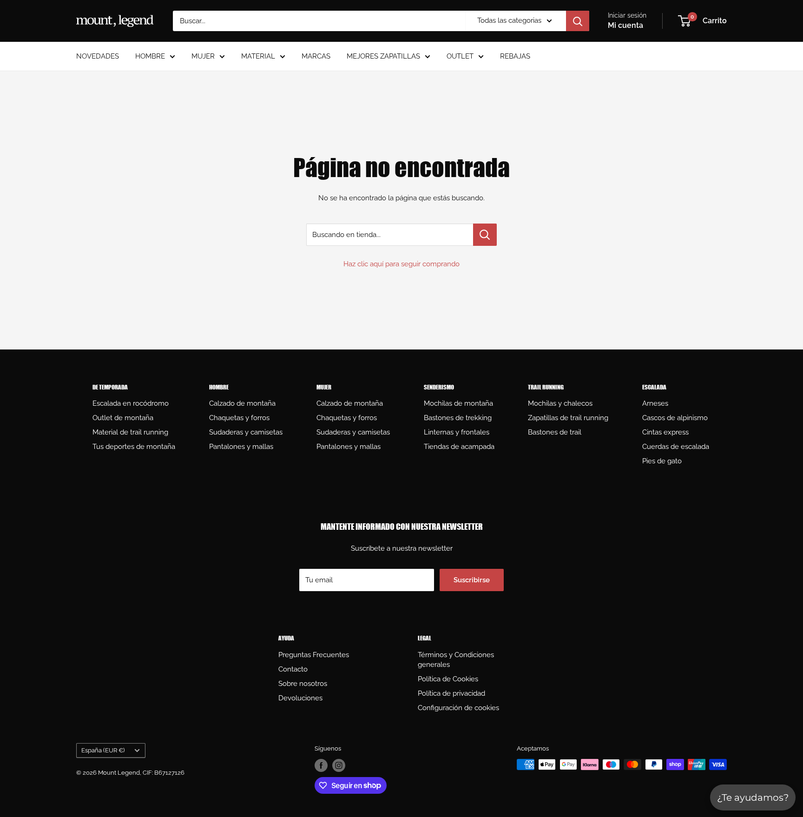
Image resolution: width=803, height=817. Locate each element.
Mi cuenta (625, 25)
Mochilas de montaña (458, 403)
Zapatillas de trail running (568, 418)
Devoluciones (300, 698)
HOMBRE (150, 56)
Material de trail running (130, 432)
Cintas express (665, 432)
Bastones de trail (554, 432)
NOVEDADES (97, 56)
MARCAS (316, 56)
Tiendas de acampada (459, 446)
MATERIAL (258, 56)
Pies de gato (662, 461)
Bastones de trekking (458, 418)
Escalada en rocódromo (130, 403)
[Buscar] (577, 21)
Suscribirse (472, 580)
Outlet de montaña (122, 418)
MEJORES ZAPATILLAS (383, 56)
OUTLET (460, 56)
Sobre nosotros (302, 683)
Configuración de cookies (458, 708)
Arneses (655, 403)
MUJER (203, 56)
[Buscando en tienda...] (485, 235)
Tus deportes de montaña (133, 446)
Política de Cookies (448, 679)
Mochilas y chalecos (560, 403)
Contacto (293, 669)
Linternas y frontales (456, 432)
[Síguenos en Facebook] (321, 765)
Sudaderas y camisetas (246, 432)
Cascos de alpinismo (675, 418)
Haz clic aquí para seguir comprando (401, 264)
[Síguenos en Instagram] (338, 765)
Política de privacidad (451, 693)
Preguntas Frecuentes (313, 655)
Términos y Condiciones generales (456, 660)
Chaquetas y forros (239, 418)
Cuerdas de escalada (675, 446)
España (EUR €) (103, 750)
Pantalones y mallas (241, 446)
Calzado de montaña (242, 403)
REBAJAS (515, 56)
